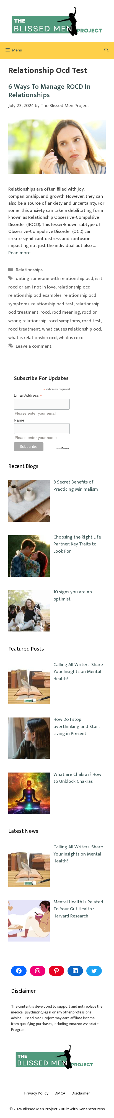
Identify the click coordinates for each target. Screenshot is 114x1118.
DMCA (60, 1093)
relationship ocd (74, 287)
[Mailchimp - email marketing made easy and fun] (62, 448)
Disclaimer (81, 1093)
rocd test (91, 321)
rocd (45, 312)
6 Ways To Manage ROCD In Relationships (49, 91)
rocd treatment (24, 329)
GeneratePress (92, 1109)
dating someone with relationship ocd (54, 278)
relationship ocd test (52, 304)
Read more (19, 253)
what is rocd (71, 338)
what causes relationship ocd (71, 329)
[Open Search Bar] (106, 50)
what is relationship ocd (32, 338)
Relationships (29, 270)
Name (19, 420)
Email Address (28, 395)
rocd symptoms (64, 321)
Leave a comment (33, 346)
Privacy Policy (36, 1093)
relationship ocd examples (34, 295)
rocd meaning (66, 312)
